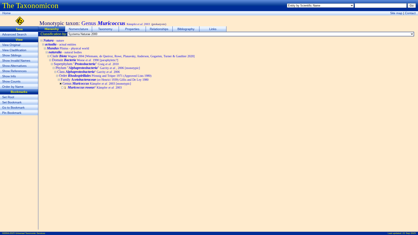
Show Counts (11, 81)
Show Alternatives (14, 65)
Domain (85, 60)
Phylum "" (98, 68)
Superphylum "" (86, 64)
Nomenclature (78, 29)
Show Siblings (11, 55)
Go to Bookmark (13, 107)
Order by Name (13, 86)
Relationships (159, 29)
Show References (14, 71)
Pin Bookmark (11, 112)
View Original (11, 45)
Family (104, 79)
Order (105, 75)
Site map (396, 13)
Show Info (9, 76)
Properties (132, 29)
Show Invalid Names (16, 60)
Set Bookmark (12, 102)
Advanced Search (14, 34)
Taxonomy (105, 29)
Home (6, 13)
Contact (410, 13)
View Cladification (14, 50)
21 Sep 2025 (409, 233)
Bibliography (185, 29)
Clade (122, 56)
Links (212, 29)
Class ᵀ (88, 72)
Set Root (8, 97)
